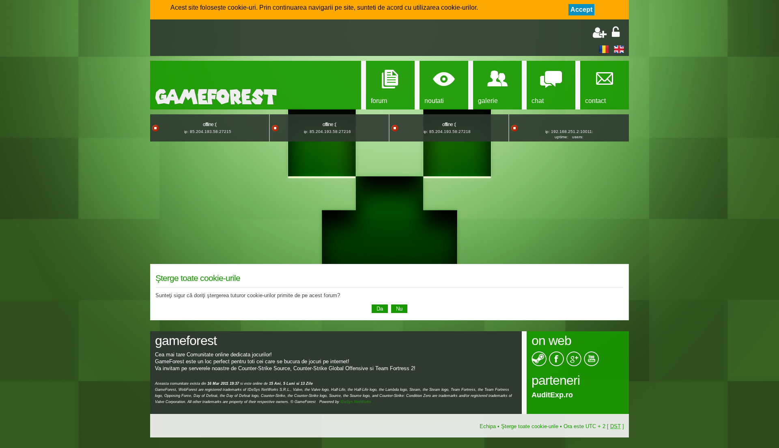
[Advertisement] (250, 38)
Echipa (488, 426)
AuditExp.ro (552, 395)
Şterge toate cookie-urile (529, 426)
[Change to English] (619, 49)
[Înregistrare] (600, 32)
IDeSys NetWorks (355, 402)
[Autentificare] (616, 32)
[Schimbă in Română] (604, 49)
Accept (581, 9)
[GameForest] (216, 97)
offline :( (209, 124)
